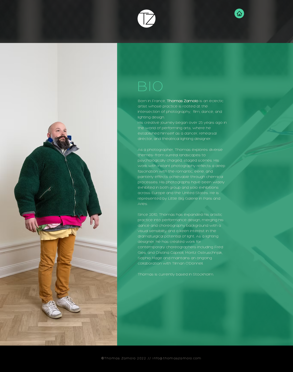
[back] (239, 13)
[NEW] (146, 19)
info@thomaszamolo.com (177, 358)
